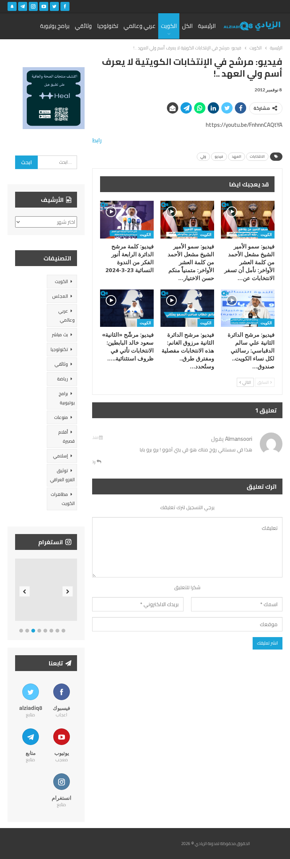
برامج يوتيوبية (67, 398)
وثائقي (83, 25)
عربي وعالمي (139, 25)
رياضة (62, 378)
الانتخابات (257, 156)
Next (68, 591)
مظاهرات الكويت (63, 499)
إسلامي (60, 455)
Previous (25, 591)
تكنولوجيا (107, 25)
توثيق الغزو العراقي (62, 475)
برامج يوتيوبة (54, 25)
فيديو (219, 156)
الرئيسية (207, 25)
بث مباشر (60, 334)
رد (94, 461)
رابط (97, 140)
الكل (187, 25)
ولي (203, 156)
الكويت (169, 25)
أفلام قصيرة (66, 436)
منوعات (61, 417)
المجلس (60, 296)
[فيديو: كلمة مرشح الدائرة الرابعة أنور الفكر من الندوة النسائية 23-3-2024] (127, 219)
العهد (236, 156)
